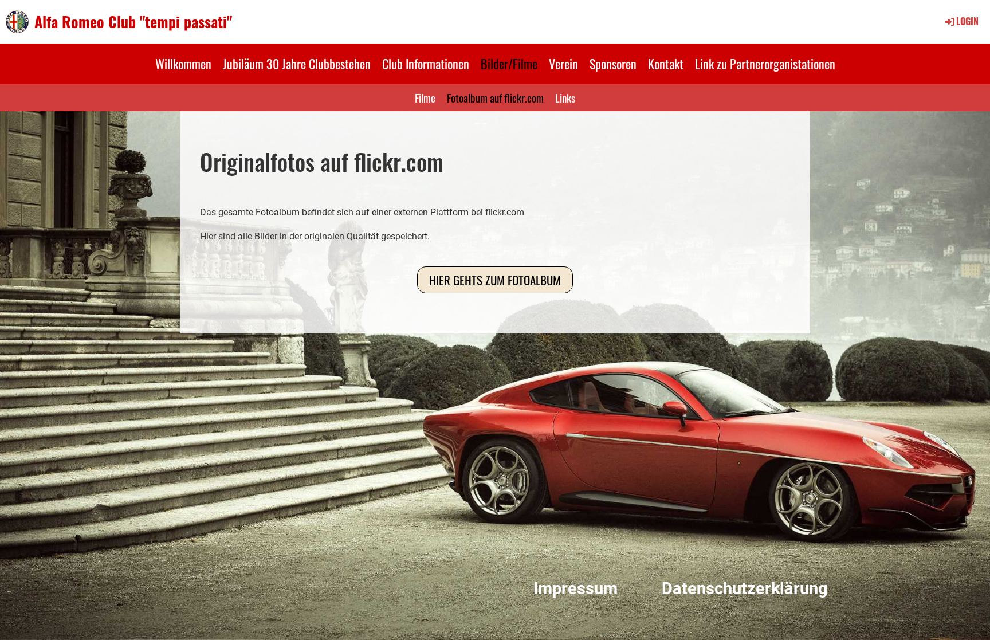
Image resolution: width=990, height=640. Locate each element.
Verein (563, 63)
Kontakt (665, 63)
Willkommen (183, 63)
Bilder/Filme (509, 63)
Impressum (575, 588)
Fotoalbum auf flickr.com (495, 97)
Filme (425, 97)
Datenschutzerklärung (745, 588)
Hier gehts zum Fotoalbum (495, 280)
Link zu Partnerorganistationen (765, 63)
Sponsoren (613, 63)
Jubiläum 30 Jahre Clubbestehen (297, 63)
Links (565, 97)
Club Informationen (425, 63)
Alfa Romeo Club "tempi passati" (133, 21)
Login (967, 21)
